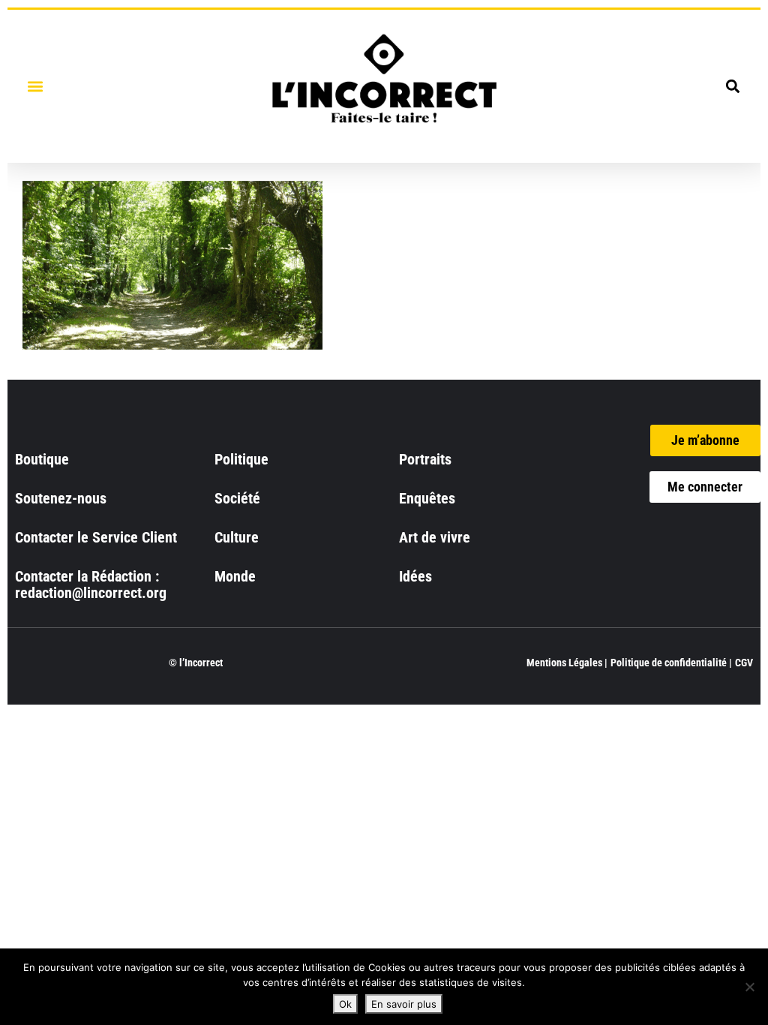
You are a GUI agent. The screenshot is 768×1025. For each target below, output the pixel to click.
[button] (34, 86)
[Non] (749, 986)
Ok (345, 1004)
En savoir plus (403, 1004)
